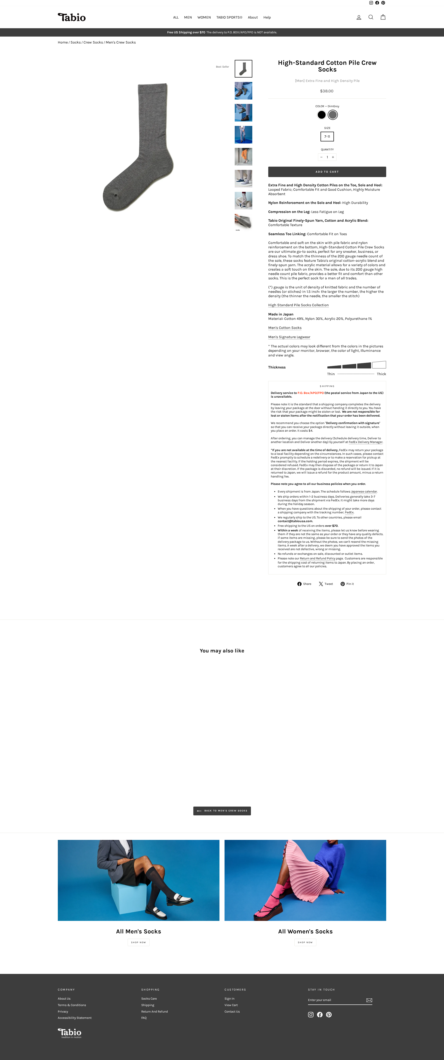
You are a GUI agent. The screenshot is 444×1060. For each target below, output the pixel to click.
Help (267, 17)
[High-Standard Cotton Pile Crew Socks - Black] (61, 732)
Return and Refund (154, 1011)
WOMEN (204, 17)
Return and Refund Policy (317, 558)
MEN (188, 17)
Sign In (229, 998)
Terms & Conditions (72, 1005)
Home (63, 42)
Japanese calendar (364, 491)
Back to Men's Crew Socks (225, 811)
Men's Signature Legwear (289, 337)
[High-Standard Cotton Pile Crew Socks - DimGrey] (67, 732)
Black (321, 114)
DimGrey (332, 114)
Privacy (63, 1011)
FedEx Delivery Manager (365, 442)
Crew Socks (93, 42)
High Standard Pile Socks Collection (298, 305)
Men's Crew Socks (121, 42)
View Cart (231, 1005)
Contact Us (232, 1011)
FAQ (144, 1017)
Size (327, 128)
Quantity (327, 149)
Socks (76, 42)
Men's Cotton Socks (285, 327)
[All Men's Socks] (138, 880)
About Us (64, 998)
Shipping (147, 1005)
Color (327, 106)
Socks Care (149, 998)
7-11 (327, 136)
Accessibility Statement (75, 1017)
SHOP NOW (138, 942)
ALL (176, 17)
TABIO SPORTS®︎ (229, 17)
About (253, 17)
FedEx (349, 512)
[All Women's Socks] (305, 880)
